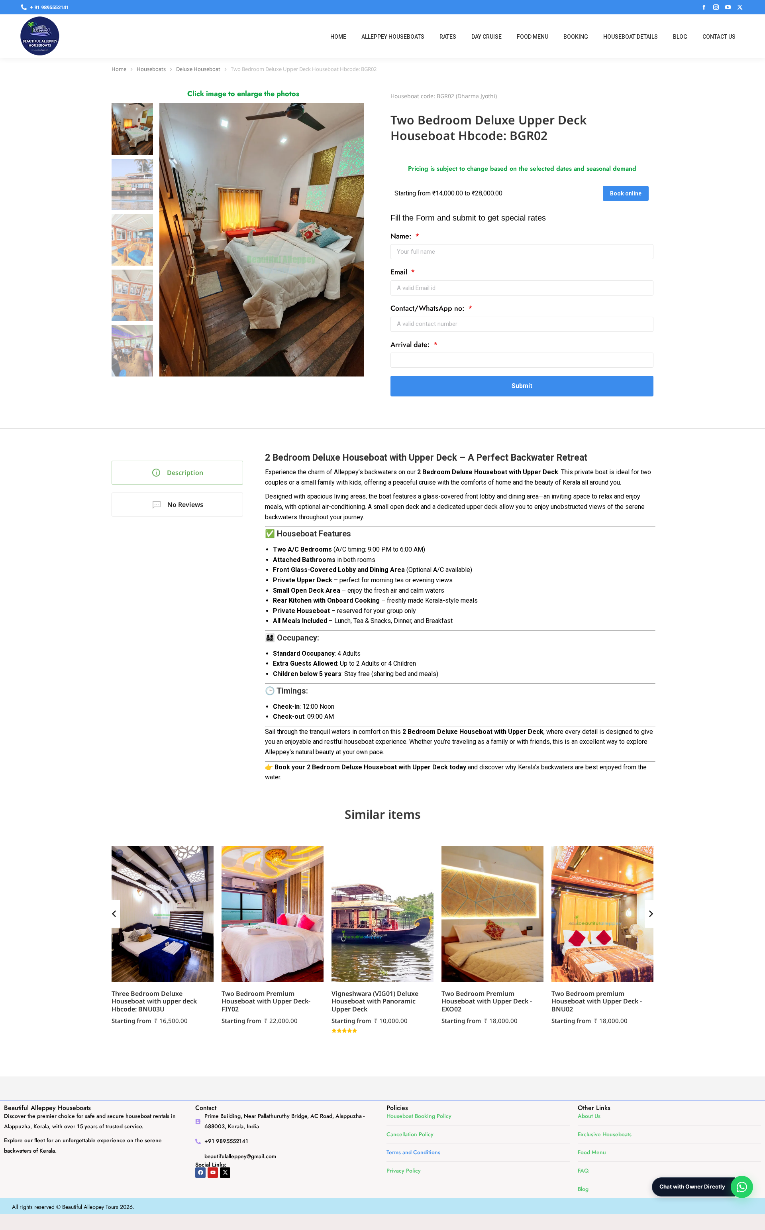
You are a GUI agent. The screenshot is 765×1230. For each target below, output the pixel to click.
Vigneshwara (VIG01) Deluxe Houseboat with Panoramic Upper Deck (375, 1001)
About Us (589, 1116)
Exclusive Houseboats (605, 1134)
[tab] (177, 473)
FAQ (583, 1171)
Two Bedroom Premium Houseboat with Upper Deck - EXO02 (486, 1001)
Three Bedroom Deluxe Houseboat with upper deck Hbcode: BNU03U (154, 1001)
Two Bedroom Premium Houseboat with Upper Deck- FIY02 (266, 1001)
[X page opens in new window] (740, 7)
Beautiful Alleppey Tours (90, 1207)
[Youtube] (213, 1172)
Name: (402, 236)
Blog (583, 1189)
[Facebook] (200, 1172)
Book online (625, 193)
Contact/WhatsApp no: (428, 308)
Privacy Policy (403, 1171)
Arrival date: (411, 345)
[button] (114, 914)
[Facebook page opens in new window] (704, 7)
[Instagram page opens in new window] (716, 7)
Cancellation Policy (410, 1134)
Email (399, 272)
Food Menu (592, 1152)
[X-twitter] (225, 1172)
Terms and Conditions (413, 1152)
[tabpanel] (460, 610)
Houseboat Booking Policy (418, 1116)
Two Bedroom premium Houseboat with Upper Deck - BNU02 (596, 1001)
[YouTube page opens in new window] (728, 7)
